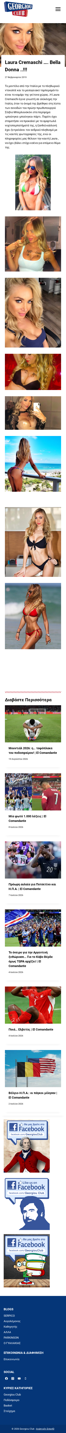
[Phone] (25, 1378)
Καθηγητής (10, 1326)
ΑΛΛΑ (7, 1332)
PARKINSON (11, 1337)
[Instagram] (13, 1378)
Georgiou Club (12, 1394)
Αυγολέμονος (12, 1321)
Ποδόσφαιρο (11, 1400)
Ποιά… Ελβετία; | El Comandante (31, 1029)
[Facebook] (6, 1378)
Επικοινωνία (11, 1359)
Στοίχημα (9, 1411)
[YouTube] (19, 1378)
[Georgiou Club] (18, 9)
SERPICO (9, 1315)
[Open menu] (58, 9)
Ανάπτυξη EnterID (45, 1429)
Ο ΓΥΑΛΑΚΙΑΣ (12, 1343)
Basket (8, 1405)
